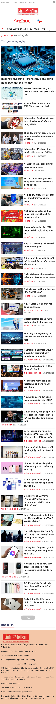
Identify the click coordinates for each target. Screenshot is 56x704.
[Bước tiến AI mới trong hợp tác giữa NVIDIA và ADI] (12, 294)
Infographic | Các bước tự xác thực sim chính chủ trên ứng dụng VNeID (39, 121)
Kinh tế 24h (34, 29)
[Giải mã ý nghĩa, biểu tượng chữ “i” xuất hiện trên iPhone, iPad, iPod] (12, 604)
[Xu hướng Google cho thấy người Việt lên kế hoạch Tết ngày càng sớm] (12, 216)
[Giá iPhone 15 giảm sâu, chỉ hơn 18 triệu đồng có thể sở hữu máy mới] (12, 588)
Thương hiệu (7, 425)
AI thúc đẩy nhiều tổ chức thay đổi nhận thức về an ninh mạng (39, 198)
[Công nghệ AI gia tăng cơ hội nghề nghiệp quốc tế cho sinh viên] (12, 452)
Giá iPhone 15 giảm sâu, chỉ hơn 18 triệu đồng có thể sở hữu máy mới (37, 586)
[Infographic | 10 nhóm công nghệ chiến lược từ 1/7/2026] (12, 154)
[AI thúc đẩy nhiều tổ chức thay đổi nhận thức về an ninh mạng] (12, 200)
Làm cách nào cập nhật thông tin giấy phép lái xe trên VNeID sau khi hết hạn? (39, 518)
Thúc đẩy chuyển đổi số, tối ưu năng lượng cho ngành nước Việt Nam (39, 136)
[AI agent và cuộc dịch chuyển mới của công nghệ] (12, 169)
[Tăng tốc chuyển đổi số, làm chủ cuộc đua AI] (12, 371)
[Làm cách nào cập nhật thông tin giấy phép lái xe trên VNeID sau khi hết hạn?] (12, 520)
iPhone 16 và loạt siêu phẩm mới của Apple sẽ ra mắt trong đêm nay (39, 466)
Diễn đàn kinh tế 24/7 (16, 29)
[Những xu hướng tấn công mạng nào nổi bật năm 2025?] (12, 402)
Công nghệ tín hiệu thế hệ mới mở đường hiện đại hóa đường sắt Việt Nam (39, 261)
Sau (28, 618)
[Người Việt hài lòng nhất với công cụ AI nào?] (12, 309)
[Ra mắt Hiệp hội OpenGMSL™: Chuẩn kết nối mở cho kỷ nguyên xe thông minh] (12, 355)
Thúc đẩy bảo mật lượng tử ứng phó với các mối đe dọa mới (38, 336)
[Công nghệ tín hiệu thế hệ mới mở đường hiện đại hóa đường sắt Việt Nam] (12, 263)
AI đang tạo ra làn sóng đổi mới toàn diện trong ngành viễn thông (37, 384)
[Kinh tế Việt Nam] (28, 12)
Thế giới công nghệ (13, 41)
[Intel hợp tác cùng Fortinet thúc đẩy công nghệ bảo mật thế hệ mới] (28, 61)
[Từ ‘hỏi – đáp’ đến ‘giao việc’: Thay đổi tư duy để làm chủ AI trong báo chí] (12, 183)
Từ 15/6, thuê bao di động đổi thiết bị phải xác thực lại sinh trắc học (39, 91)
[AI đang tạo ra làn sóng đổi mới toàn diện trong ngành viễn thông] (12, 386)
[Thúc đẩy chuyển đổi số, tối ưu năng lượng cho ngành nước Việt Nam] (12, 138)
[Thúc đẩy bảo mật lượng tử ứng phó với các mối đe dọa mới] (12, 338)
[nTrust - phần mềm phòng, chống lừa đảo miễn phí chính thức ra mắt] (12, 484)
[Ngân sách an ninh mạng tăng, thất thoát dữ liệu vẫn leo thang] (12, 279)
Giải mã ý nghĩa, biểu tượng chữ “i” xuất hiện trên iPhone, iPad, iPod (38, 602)
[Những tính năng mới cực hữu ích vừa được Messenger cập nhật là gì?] (12, 552)
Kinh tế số (28, 143)
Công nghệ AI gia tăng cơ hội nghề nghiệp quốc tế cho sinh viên (39, 450)
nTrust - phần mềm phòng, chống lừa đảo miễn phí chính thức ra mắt (39, 483)
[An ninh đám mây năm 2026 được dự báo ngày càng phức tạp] (12, 232)
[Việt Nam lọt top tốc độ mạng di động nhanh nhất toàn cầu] (12, 324)
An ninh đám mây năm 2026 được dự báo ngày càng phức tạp (39, 230)
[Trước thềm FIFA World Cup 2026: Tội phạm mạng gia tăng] (12, 108)
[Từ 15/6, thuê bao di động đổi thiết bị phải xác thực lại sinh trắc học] (12, 93)
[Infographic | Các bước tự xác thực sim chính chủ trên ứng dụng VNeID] (12, 123)
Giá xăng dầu (21, 35)
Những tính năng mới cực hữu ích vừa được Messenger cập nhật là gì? (39, 550)
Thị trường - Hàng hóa (33, 311)
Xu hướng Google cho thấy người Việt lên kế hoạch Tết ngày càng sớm (37, 214)
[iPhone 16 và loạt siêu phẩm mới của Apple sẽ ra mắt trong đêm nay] (12, 468)
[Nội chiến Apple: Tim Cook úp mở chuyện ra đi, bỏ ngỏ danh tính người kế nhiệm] (12, 536)
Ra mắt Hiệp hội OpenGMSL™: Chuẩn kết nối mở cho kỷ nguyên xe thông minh (39, 353)
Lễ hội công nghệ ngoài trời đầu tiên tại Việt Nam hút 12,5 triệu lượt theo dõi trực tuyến (38, 434)
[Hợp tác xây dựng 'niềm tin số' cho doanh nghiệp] (12, 248)
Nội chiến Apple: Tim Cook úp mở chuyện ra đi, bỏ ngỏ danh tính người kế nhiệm (39, 534)
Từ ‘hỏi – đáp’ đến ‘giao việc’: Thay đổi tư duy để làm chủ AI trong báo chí (38, 181)
